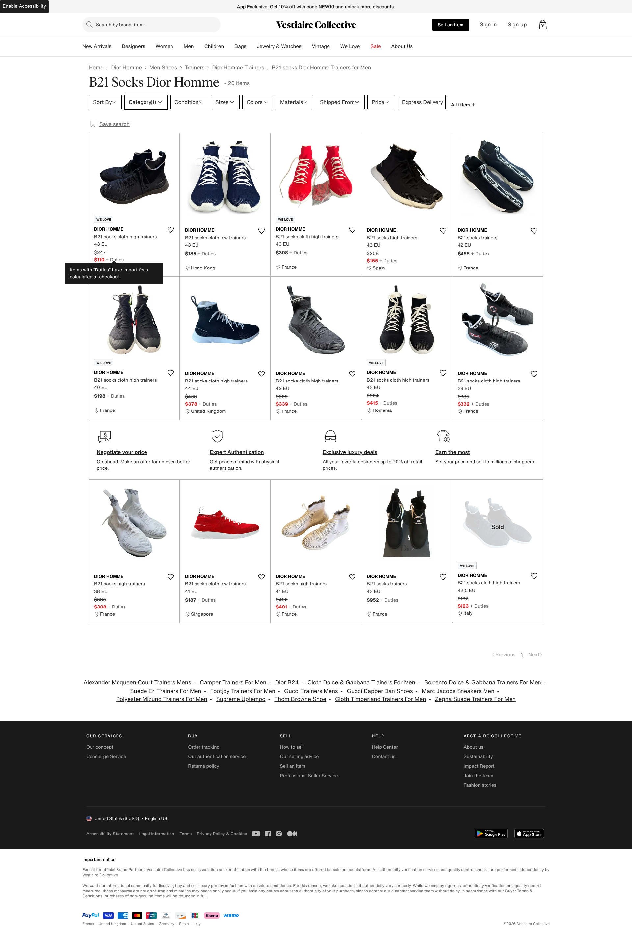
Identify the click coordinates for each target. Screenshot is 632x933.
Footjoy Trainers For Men (243, 691)
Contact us (384, 756)
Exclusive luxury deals (350, 452)
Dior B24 (287, 682)
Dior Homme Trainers (238, 67)
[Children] (229, 46)
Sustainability (478, 756)
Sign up (517, 24)
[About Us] (418, 46)
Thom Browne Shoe (300, 699)
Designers (133, 46)
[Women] (178, 46)
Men (189, 46)
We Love (350, 46)
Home (96, 67)
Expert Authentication (237, 452)
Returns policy (203, 766)
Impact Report (479, 766)
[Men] (199, 46)
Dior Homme (126, 67)
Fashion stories (480, 785)
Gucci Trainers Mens (311, 691)
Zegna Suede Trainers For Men (475, 699)
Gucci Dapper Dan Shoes (380, 691)
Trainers (194, 67)
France (88, 923)
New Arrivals (96, 46)
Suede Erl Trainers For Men (165, 691)
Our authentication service (217, 756)
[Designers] (150, 46)
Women (164, 46)
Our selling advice (299, 756)
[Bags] (251, 46)
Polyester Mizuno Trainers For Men (161, 699)
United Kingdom (112, 923)
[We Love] (365, 46)
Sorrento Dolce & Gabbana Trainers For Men (482, 682)
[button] (542, 24)
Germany (166, 923)
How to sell (291, 747)
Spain (184, 923)
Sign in (488, 24)
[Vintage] (335, 46)
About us (473, 747)
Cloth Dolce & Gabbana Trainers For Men (361, 682)
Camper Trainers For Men (233, 682)
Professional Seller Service (309, 775)
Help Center (385, 747)
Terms (185, 834)
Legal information (156, 834)
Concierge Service (106, 756)
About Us (402, 46)
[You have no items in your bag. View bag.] (542, 24)
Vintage (320, 46)
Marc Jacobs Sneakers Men (458, 691)
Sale (376, 46)
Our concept (99, 747)
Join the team (478, 775)
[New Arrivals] (116, 46)
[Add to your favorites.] (170, 230)
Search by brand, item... (121, 24)
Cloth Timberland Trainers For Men (380, 699)
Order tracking (204, 747)
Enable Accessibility (24, 6)
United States (142, 923)
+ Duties (115, 259)
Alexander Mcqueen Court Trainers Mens (137, 682)
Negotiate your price (122, 452)
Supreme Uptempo (240, 699)
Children (214, 46)
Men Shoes (163, 67)
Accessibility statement (110, 834)
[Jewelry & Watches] (306, 46)
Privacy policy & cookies (222, 834)
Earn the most (452, 452)
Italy (197, 923)
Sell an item (450, 24)
